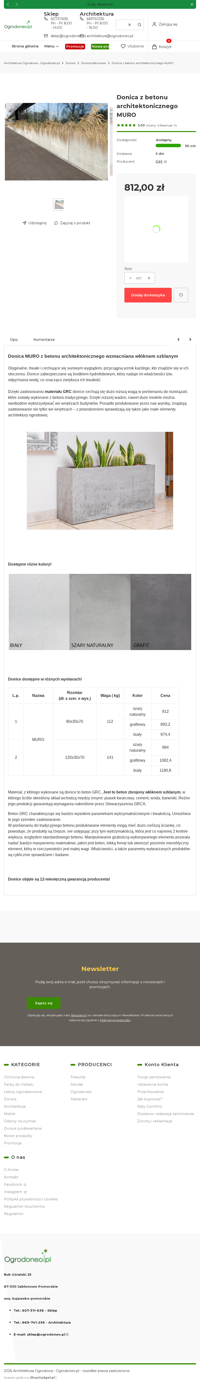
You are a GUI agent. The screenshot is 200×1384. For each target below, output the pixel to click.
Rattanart (78, 1099)
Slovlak (76, 1084)
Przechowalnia (150, 1092)
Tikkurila (77, 1077)
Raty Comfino (149, 1106)
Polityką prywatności (115, 1020)
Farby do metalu (18, 1084)
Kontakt (11, 1177)
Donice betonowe (93, 63)
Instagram (13, 1192)
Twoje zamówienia (153, 1077)
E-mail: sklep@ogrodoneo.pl (39, 1334)
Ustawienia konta (152, 1084)
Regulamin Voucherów (24, 1206)
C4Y (159, 161)
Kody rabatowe (100, 4)
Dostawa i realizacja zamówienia (165, 1114)
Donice (70, 63)
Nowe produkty (18, 1136)
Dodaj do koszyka (148, 295)
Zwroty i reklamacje (154, 1121)
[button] (192, 4)
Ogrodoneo (81, 1092)
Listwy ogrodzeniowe (23, 1092)
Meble (9, 1114)
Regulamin (79, 1015)
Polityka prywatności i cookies (31, 1199)
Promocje (13, 1143)
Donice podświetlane (23, 1128)
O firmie (11, 1170)
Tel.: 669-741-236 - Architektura (42, 1322)
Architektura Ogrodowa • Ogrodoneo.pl (32, 63)
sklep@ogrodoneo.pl (68, 36)
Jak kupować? (150, 1099)
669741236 (95, 19)
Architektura (15, 1106)
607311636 (59, 19)
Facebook (13, 1184)
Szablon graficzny (29, 1377)
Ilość (128, 269)
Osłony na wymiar (20, 1121)
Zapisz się (43, 1003)
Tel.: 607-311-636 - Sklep (35, 1310)
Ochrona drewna (19, 1077)
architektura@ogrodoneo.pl (110, 36)
